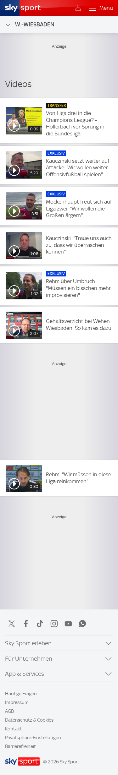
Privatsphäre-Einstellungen (33, 737)
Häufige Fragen (21, 693)
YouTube (68, 623)
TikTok (40, 623)
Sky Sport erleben (28, 643)
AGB (9, 711)
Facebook (25, 623)
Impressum (17, 702)
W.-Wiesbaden (34, 24)
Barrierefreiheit (20, 746)
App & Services (24, 673)
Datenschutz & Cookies (29, 720)
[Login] (78, 8)
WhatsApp (82, 623)
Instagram (54, 623)
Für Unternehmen (28, 658)
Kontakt (13, 729)
